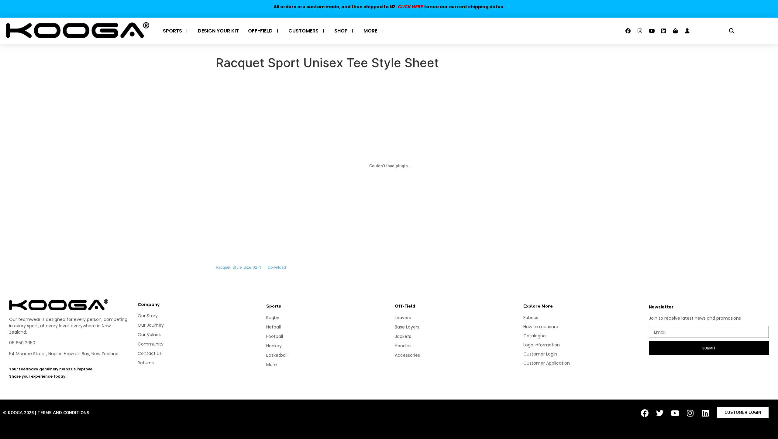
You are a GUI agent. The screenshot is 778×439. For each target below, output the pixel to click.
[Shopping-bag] (675, 31)
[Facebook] (628, 31)
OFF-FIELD (260, 30)
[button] (732, 31)
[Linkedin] (663, 31)
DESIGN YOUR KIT (218, 30)
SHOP (341, 30)
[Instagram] (640, 31)
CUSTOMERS (303, 30)
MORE (370, 30)
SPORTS (172, 30)
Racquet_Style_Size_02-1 (238, 267)
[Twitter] (659, 413)
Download (277, 267)
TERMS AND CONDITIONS (63, 413)
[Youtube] (651, 31)
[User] (687, 31)
